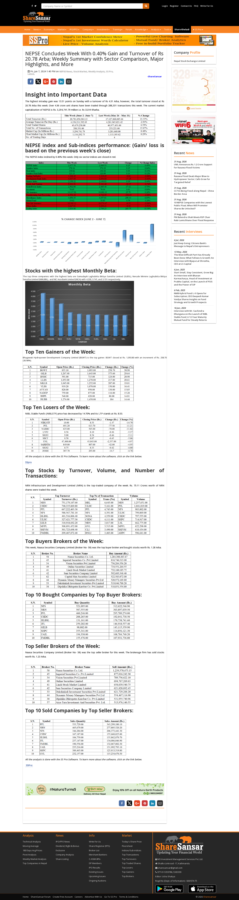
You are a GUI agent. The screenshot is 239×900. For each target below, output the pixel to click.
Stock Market (80, 71)
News (36, 29)
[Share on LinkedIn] (61, 81)
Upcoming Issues (97, 876)
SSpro (28, 462)
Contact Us (186, 5)
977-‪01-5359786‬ (164, 872)
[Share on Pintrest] (53, 81)
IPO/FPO (74, 29)
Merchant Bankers (98, 854)
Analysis (155, 29)
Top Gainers (128, 871)
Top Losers (127, 867)
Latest (31, 73)
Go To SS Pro (110, 896)
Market (61, 29)
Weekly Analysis (96, 71)
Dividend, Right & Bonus (67, 846)
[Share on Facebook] (30, 81)
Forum (129, 29)
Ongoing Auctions (97, 880)
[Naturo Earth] (94, 789)
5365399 (177, 872)
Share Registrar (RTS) (99, 846)
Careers (79, 896)
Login (165, 5)
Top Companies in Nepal (35, 863)
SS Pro (109, 71)
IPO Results (94, 867)
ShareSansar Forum (41, 896)
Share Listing (62, 859)
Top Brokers (128, 876)
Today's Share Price (132, 841)
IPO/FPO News (63, 841)
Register (174, 5)
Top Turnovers (129, 859)
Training (117, 29)
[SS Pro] (119, 40)
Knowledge (140, 29)
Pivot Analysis (29, 854)
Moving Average (31, 846)
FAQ (196, 5)
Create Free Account (63, 896)
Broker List (94, 850)
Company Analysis (65, 854)
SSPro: (29, 765)
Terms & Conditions (128, 896)
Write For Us (206, 5)
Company (87, 29)
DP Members (95, 863)
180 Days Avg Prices (32, 850)
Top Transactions (130, 854)
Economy (48, 29)
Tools (167, 29)
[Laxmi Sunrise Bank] (194, 89)
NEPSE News (65, 71)
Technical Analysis (32, 841)
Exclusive (60, 850)
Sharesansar (209, 896)
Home (27, 29)
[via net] (194, 129)
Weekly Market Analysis (34, 859)
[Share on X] (38, 81)
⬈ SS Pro (197, 29)
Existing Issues (96, 871)
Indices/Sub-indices (131, 850)
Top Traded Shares (131, 863)
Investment (102, 29)
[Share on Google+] (46, 81)
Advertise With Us (93, 896)
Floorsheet (127, 846)
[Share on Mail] (69, 81)
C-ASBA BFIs (94, 859)
